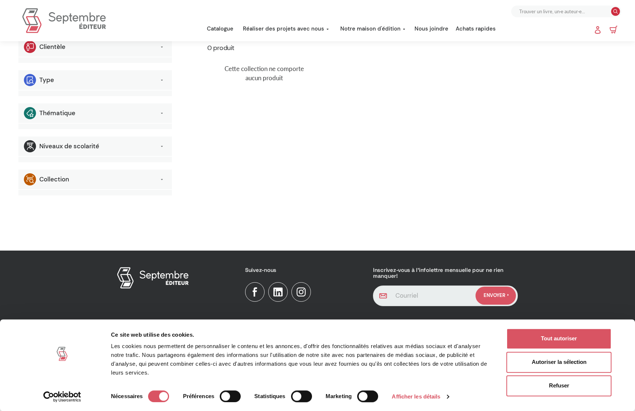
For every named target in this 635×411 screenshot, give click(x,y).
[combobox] (562, 11)
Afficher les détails (416, 396)
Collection (54, 179)
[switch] (230, 396)
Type (46, 80)
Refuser (559, 385)
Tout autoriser (559, 338)
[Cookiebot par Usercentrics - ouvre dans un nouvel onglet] (62, 396)
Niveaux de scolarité (69, 146)
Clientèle (52, 47)
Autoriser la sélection (559, 362)
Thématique (57, 113)
